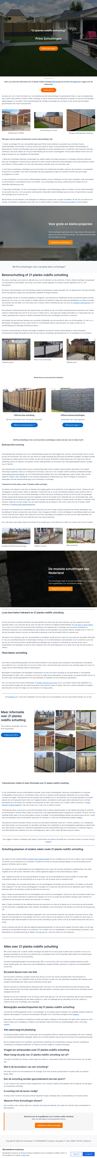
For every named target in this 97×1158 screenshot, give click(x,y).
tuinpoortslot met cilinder (15, 474)
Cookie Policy (25, 1155)
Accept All (88, 1154)
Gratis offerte (48, 90)
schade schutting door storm (47, 683)
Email (75, 82)
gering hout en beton (68, 202)
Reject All (76, 1154)
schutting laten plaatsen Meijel (38, 859)
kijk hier (42, 932)
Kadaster (11, 697)
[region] (48, 1152)
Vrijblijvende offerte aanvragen (48, 1125)
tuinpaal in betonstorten (81, 303)
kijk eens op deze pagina (84, 625)
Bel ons (55, 82)
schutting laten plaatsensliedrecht (23, 504)
